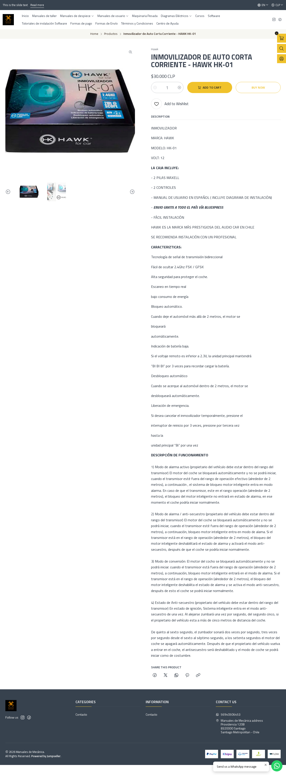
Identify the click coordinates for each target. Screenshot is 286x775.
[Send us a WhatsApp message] (276, 765)
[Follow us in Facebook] (280, 20)
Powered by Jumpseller (46, 756)
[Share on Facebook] (154, 675)
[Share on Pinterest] (187, 675)
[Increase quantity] (179, 87)
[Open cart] (281, 38)
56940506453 (230, 714)
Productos (111, 33)
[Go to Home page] (8, 19)
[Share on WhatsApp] (176, 675)
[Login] (281, 58)
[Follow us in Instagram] (274, 20)
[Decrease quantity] (155, 87)
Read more (37, 5)
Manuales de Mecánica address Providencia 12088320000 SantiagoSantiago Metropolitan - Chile (242, 726)
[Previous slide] (8, 192)
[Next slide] (131, 192)
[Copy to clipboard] (198, 675)
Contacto (81, 714)
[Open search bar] (281, 48)
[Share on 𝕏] (165, 675)
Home (94, 33)
